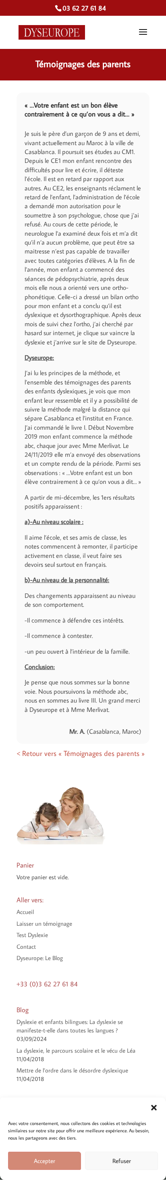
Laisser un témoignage (44, 923)
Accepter (44, 1161)
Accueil (25, 912)
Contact (26, 946)
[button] (154, 1108)
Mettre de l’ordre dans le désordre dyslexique (72, 1070)
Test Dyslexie (32, 935)
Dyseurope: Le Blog (40, 958)
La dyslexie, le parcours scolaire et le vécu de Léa (76, 1050)
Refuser (121, 1161)
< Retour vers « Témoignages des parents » (81, 753)
